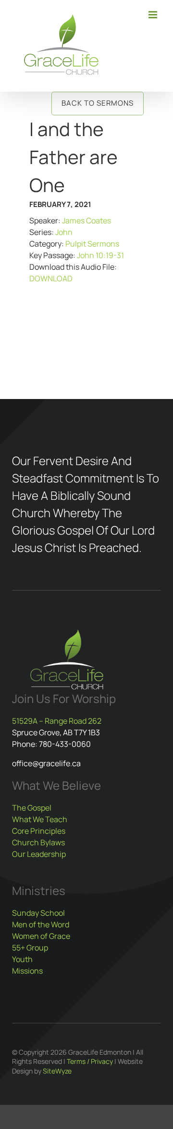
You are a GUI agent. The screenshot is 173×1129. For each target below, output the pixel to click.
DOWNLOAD (51, 278)
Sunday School (38, 913)
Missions (27, 970)
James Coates (86, 220)
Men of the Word (40, 924)
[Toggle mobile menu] (153, 15)
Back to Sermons (98, 103)
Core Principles (38, 831)
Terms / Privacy (90, 1061)
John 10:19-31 (100, 255)
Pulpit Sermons (92, 243)
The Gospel (31, 807)
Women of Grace (41, 936)
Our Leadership (39, 854)
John (64, 232)
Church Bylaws (38, 842)
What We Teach (39, 819)
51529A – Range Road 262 (56, 721)
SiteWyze (57, 1070)
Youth (22, 959)
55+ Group (30, 947)
